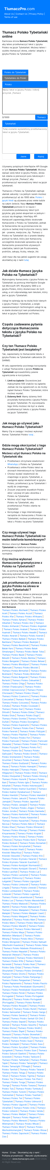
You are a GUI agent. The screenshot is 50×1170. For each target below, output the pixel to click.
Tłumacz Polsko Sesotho (24, 1025)
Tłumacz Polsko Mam (24, 919)
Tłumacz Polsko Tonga (13, 1082)
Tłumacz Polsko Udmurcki (28, 1101)
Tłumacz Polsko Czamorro (15, 696)
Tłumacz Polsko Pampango (27, 977)
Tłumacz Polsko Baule (13, 654)
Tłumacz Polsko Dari (12, 709)
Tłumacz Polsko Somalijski (15, 1037)
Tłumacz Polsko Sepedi (14, 1021)
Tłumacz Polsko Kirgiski (29, 833)
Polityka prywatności (12, 1155)
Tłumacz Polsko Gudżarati (15, 763)
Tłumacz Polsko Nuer (24, 964)
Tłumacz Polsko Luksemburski (17, 897)
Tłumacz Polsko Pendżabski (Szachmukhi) (23, 989)
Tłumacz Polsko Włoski (27, 1123)
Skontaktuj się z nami (28, 1152)
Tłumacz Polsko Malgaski (15, 916)
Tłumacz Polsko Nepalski (14, 951)
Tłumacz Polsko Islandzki (33, 795)
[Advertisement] (23, 62)
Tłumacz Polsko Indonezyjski (27, 785)
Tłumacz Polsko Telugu (13, 1072)
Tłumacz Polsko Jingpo (22, 808)
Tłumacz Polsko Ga (12, 750)
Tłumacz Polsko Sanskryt (15, 1015)
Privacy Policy (36, 13)
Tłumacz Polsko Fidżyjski (32, 731)
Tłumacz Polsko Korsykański (16, 846)
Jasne (23, 156)
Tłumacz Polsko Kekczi (23, 824)
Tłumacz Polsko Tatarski (32, 1069)
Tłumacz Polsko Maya (13, 932)
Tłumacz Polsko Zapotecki (15, 1133)
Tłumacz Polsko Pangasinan (16, 980)
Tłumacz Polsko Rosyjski (14, 1005)
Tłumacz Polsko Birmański (15, 670)
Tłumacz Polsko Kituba (13, 836)
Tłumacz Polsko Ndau (37, 945)
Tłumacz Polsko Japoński (26, 801)
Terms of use (10, 17)
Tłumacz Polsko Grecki (25, 753)
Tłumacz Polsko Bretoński (27, 674)
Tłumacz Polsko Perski (13, 993)
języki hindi (7, 200)
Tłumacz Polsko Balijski (14, 639)
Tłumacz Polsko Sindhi (29, 1028)
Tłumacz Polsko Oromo (14, 973)
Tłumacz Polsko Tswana (23, 1085)
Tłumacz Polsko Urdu (24, 1107)
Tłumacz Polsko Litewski (23, 887)
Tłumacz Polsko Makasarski (25, 906)
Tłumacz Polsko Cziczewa (15, 702)
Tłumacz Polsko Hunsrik (14, 779)
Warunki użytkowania (36, 1155)
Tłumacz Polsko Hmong (35, 776)
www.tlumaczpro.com (23, 1159)
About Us (9, 13)
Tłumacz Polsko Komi (24, 839)
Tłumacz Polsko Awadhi (25, 632)
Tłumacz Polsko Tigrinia (22, 1076)
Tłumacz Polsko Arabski (15, 629)
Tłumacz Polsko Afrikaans (29, 616)
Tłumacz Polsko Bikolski (26, 667)
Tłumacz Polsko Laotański (15, 875)
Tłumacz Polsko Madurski (15, 903)
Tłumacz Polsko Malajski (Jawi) (28, 913)
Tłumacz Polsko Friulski (25, 744)
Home (5, 1152)
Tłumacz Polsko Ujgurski (14, 1104)
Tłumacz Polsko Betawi (33, 661)
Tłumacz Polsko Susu (32, 1044)
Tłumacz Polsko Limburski (15, 884)
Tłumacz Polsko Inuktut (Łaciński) (19, 788)
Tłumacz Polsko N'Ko (12, 961)
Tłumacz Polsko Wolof (13, 1127)
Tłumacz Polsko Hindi (26, 772)
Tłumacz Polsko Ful (30, 747)
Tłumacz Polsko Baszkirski (15, 645)
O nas (13, 1152)
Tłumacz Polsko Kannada (31, 811)
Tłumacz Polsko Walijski (14, 1114)
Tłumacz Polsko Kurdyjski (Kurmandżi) (21, 865)
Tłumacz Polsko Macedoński (29, 900)
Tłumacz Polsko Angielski (34, 626)
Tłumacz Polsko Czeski (27, 699)
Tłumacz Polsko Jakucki (14, 798)
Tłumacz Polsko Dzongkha (24, 721)
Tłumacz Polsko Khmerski (30, 827)
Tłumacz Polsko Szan (26, 1050)
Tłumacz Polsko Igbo (19, 782)
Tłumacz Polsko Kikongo (14, 830)
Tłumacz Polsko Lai (29, 871)
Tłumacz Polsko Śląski (13, 1031)
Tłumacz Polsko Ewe (23, 728)
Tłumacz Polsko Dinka (23, 712)
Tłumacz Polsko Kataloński (23, 817)
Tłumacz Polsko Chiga (13, 683)
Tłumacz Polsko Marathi (14, 926)
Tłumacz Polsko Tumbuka (29, 1088)
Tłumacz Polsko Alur (23, 623)
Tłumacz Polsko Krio (32, 855)
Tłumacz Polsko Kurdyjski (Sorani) (19, 868)
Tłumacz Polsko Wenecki (14, 1120)
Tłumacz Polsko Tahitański (15, 1060)
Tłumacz (41, 117)
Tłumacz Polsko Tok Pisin (28, 1079)
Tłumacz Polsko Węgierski (26, 1117)
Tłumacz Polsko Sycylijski (15, 1047)
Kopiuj (41, 156)
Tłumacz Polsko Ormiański (28, 970)
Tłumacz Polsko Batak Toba (30, 651)
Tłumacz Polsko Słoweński (26, 1034)
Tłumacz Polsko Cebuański (25, 680)
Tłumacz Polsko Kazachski (15, 820)
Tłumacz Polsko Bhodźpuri (15, 664)
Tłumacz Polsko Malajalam (15, 910)
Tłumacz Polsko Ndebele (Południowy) (23, 948)
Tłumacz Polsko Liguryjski (26, 881)
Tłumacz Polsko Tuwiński (28, 1095)
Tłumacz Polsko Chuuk (26, 693)
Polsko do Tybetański (15, 72)
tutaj (26, 260)
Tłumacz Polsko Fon (20, 737)
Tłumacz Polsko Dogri (28, 715)
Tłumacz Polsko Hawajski (23, 766)
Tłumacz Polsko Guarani (25, 760)
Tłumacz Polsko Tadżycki (27, 1056)
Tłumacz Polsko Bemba (23, 658)
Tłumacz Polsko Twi (12, 1098)
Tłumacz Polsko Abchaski (15, 610)
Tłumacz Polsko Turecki (14, 1092)
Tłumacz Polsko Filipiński (14, 734)
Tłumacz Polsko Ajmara (14, 619)
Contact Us (21, 13)
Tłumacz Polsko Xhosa (35, 1130)
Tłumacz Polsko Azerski (31, 635)
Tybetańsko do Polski (15, 78)
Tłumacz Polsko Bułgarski (15, 677)
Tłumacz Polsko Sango (34, 1012)
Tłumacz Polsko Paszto (35, 983)
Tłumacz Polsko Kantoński (15, 814)
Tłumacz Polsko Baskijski (25, 642)
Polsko (38, 197)
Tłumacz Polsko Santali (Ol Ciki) (27, 1018)
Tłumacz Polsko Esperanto (15, 725)
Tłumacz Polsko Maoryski (30, 922)
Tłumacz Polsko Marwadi (27, 929)
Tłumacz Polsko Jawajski (14, 804)
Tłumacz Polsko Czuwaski (25, 705)
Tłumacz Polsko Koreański (32, 843)
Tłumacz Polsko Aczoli (20, 613)
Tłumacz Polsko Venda (31, 1111)
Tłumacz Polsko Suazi (22, 1040)
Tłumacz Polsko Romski (28, 1002)
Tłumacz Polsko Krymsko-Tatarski (19, 859)
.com (19, 9)
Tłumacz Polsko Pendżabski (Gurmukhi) (23, 986)
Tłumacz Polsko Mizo (22, 938)
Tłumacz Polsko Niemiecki (30, 958)
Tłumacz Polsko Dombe (14, 718)
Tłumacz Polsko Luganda (26, 894)
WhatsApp (12, 464)
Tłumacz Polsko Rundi (25, 1009)
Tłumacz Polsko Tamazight (23, 1063)
